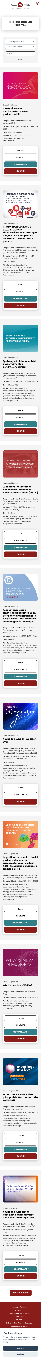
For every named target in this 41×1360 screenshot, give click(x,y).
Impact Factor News (19, 1326)
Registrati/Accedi (19, 1307)
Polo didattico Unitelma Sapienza (19, 1323)
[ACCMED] (20, 11)
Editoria (19, 1320)
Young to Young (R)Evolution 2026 (19, 740)
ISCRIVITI (20, 171)
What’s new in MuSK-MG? (17, 985)
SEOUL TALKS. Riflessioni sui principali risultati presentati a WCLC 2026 (20, 1097)
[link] (20, 85)
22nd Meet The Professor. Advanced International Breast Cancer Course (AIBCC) (20, 489)
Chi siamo (19, 1310)
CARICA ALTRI (19, 1292)
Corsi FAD (19, 1317)
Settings (20, 1354)
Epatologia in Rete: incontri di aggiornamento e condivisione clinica (19, 364)
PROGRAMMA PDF (21, 164)
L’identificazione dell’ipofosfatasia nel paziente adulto (15, 111)
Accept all (20, 1348)
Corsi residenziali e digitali (19, 1314)
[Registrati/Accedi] (37, 3)
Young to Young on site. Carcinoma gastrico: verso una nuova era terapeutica (18, 1214)
